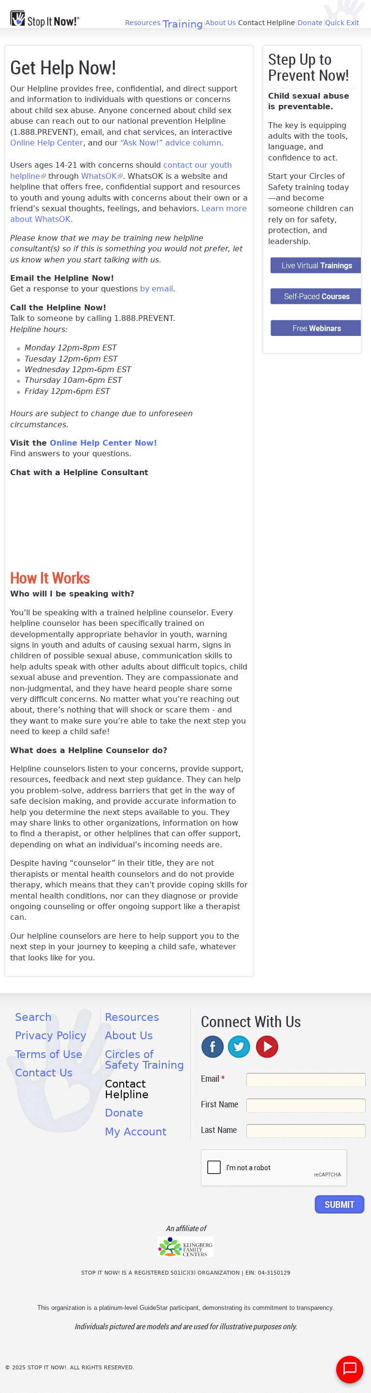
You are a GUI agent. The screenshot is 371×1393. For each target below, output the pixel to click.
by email (156, 288)
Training (183, 24)
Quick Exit (342, 22)
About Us (220, 22)
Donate (310, 22)
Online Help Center (46, 142)
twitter (240, 1046)
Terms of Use (49, 1054)
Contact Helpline (266, 23)
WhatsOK (102, 176)
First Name (219, 1104)
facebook (213, 1046)
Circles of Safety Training (144, 1059)
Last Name (219, 1129)
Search (33, 1017)
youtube (266, 1046)
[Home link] (45, 19)
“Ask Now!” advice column (170, 142)
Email (213, 1078)
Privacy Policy (50, 1036)
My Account (136, 1132)
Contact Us (43, 1073)
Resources (142, 22)
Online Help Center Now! (103, 443)
